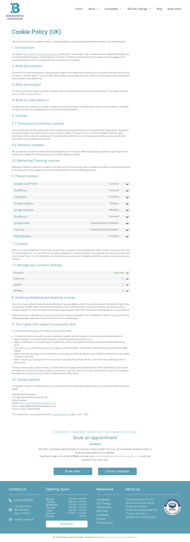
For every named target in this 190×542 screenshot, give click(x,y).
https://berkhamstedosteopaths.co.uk (41, 54)
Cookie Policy (111, 537)
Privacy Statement (128, 537)
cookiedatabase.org (61, 414)
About (91, 8)
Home (79, 8)
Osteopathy (111, 8)
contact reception (24, 519)
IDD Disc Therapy (138, 8)
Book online (174, 8)
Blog (159, 8)
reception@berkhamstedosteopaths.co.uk (118, 456)
